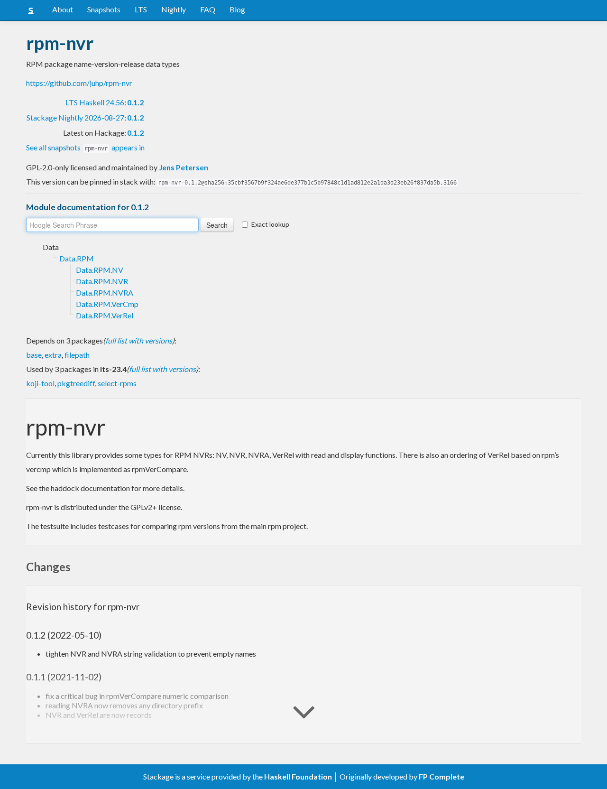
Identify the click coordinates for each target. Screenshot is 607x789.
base (34, 354)
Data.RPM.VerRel (104, 315)
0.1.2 (135, 102)
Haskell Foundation (298, 776)
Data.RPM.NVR (102, 281)
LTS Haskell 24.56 (94, 102)
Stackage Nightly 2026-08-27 (75, 117)
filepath (77, 354)
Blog (237, 9)
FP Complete (441, 776)
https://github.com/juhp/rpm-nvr (79, 82)
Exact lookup (270, 224)
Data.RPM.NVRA (104, 292)
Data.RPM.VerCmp (107, 303)
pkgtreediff (76, 383)
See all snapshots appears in (85, 147)
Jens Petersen (183, 167)
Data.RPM (76, 258)
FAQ (207, 9)
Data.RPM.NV (99, 269)
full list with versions (138, 340)
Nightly (173, 9)
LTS (141, 9)
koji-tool (40, 383)
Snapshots (103, 9)
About (62, 9)
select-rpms (117, 383)
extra (53, 354)
